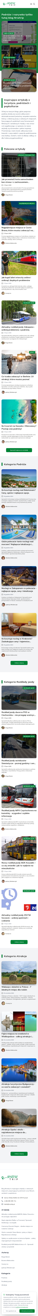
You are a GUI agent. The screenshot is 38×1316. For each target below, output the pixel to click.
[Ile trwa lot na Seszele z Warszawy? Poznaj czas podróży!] (19, 411)
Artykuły (5, 1210)
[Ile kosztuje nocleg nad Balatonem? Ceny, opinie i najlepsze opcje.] (19, 478)
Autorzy (5, 1252)
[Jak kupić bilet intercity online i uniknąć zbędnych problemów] (19, 263)
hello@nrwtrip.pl (9, 1204)
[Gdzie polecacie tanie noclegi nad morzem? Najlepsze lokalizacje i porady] (19, 527)
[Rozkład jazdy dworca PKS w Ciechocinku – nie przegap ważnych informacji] (19, 698)
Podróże (4, 1278)
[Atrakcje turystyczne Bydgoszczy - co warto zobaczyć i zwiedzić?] (19, 1069)
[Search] (34, 4)
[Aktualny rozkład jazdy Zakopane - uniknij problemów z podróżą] (19, 312)
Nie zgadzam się (11, 1311)
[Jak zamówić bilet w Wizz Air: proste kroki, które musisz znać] (19, 32)
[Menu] (31, 4)
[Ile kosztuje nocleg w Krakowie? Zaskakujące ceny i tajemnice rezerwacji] (19, 624)
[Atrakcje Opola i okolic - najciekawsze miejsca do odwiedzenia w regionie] (19, 1118)
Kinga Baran (9, 1100)
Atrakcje (4, 1285)
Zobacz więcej (19, 663)
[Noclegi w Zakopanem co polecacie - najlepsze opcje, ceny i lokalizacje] (19, 576)
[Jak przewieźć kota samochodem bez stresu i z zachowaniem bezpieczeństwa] (19, 165)
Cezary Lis (9, 1003)
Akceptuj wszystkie (27, 1311)
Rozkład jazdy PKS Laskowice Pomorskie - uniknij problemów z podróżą (18, 86)
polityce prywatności (22, 1307)
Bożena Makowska (11, 506)
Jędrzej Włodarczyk (11, 604)
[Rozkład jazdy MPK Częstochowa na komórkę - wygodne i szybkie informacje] (19, 796)
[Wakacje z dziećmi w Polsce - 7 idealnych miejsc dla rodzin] (19, 972)
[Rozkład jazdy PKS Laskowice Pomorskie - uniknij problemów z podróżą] (19, 80)
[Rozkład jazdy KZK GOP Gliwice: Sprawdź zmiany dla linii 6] (19, 56)
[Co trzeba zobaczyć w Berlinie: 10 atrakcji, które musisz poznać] (19, 362)
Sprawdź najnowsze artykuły (19, 450)
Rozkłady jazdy (7, 1281)
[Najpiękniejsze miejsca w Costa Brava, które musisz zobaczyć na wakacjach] (19, 213)
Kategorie (6, 1273)
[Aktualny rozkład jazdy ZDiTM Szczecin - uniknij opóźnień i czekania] (19, 901)
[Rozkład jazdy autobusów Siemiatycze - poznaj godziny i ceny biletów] (19, 746)
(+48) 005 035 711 (10, 1201)
